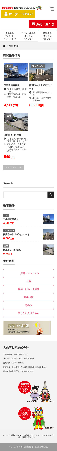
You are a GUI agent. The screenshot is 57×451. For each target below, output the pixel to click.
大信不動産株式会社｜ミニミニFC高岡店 (33, 447)
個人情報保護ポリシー (27, 437)
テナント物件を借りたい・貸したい (28, 36)
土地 (9, 115)
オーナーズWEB (20, 14)
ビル (9, 66)
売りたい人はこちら (28, 313)
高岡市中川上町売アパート (16, 234)
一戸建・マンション (28, 273)
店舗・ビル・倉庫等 (28, 289)
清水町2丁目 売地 (12, 135)
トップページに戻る (13, 167)
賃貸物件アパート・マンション (9, 36)
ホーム (5, 435)
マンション (37, 66)
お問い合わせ (45, 24)
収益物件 (28, 297)
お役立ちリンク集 (31, 435)
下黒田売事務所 (11, 85)
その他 (28, 305)
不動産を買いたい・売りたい (47, 36)
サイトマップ (47, 435)
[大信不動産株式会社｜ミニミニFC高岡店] (22, 8)
